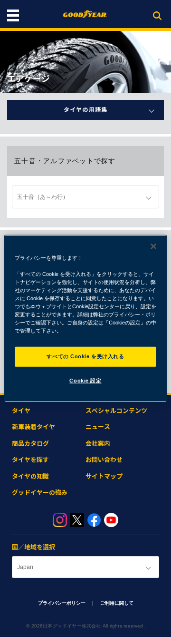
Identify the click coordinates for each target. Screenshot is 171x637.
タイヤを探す (30, 460)
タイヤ (21, 411)
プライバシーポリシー (62, 603)
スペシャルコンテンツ (116, 411)
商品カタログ (30, 444)
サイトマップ (104, 476)
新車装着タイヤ (33, 427)
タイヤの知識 (30, 476)
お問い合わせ (104, 460)
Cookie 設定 (85, 380)
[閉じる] (153, 245)
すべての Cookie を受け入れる (85, 356)
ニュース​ (98, 427)
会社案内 (98, 444)
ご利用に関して (116, 603)
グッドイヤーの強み (39, 493)
